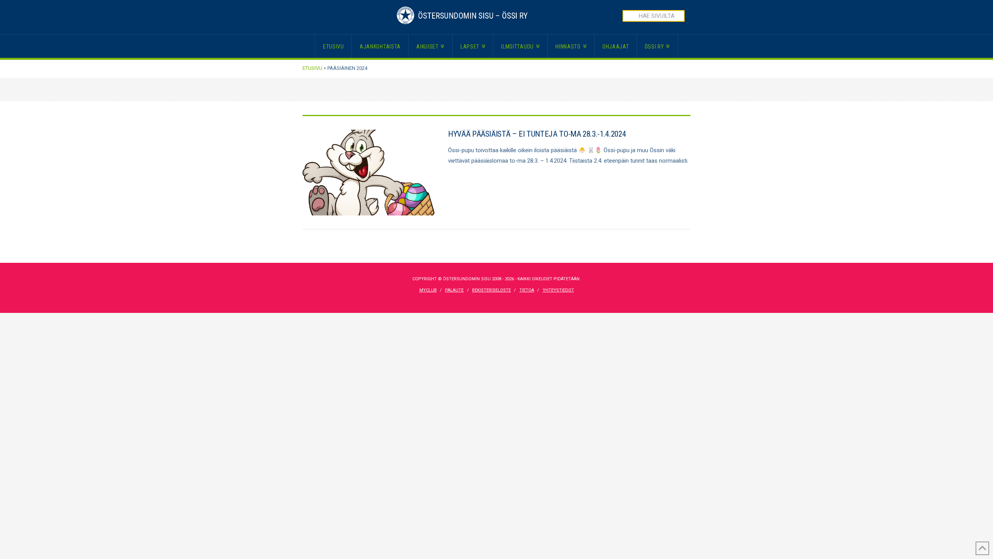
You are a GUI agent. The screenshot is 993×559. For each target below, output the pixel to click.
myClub (428, 290)
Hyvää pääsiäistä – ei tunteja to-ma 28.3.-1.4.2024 (537, 134)
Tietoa (526, 290)
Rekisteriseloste (491, 290)
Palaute (454, 290)
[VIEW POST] (368, 172)
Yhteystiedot (558, 290)
